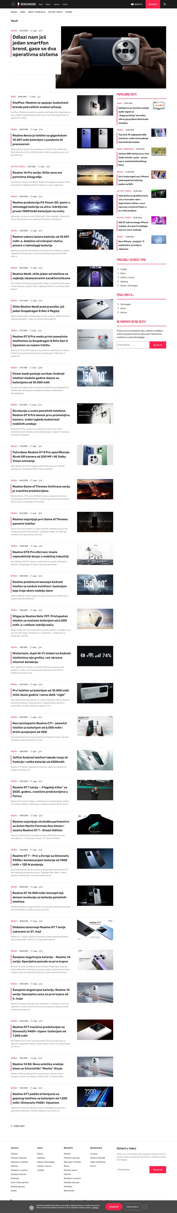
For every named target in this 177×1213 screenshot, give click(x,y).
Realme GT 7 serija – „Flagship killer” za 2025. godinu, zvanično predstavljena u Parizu (40, 792)
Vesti (41, 4)
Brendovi (153, 4)
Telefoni (14, 1154)
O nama (93, 1154)
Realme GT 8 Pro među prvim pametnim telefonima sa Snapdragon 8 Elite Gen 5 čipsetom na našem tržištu (40, 341)
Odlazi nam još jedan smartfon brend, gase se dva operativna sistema (35, 45)
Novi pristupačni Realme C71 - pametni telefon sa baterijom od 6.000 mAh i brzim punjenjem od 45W (40, 728)
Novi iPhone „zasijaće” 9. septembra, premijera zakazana (131, 245)
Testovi (57, 4)
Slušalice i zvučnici (19, 1170)
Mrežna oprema (18, 1186)
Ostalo (13, 1190)
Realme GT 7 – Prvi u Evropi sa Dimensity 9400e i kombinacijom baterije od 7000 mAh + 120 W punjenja (41, 860)
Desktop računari (18, 1174)
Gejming (69, 12)
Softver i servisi (55, 12)
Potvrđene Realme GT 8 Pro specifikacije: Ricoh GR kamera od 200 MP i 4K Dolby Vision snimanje (41, 457)
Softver (123, 312)
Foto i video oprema (20, 1182)
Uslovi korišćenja (97, 1162)
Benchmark (69, 1190)
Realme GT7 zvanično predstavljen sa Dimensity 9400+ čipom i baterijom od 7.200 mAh (39, 1031)
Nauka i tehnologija (36, 12)
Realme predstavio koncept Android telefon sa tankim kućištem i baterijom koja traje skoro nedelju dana (40, 586)
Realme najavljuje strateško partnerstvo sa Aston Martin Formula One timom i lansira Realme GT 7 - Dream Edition (41, 826)
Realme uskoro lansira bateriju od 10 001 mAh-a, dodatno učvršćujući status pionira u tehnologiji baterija (41, 241)
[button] (13, 4)
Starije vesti (19, 1126)
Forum (65, 4)
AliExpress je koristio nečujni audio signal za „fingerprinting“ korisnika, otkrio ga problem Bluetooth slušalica (133, 115)
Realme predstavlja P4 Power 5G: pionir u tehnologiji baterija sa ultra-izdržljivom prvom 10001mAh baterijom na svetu (41, 207)
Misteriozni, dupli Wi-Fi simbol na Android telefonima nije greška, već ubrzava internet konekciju (42, 658)
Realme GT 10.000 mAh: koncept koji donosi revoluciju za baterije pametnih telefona (39, 897)
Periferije (15, 1178)
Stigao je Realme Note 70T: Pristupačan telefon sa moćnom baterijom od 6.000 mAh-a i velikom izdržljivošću (40, 621)
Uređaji (14, 12)
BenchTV (138, 4)
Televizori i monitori (19, 1162)
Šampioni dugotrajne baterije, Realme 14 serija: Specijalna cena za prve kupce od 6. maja (41, 994)
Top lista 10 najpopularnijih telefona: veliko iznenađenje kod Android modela (133, 138)
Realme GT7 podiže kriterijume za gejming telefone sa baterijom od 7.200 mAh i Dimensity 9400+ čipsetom (40, 1098)
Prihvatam (113, 1206)
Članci (48, 4)
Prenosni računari (19, 1158)
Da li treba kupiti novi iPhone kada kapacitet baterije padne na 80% (133, 180)
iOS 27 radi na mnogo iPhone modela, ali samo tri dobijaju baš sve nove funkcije (133, 226)
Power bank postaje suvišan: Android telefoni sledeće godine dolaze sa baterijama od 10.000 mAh (38, 378)
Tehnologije (125, 304)
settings (95, 1208)
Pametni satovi (70, 1170)
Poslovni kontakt (97, 1158)
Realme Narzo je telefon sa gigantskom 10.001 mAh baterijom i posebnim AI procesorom (40, 140)
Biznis (22, 12)
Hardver (14, 1166)
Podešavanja (132, 1206)
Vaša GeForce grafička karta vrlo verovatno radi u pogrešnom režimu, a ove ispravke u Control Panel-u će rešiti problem (133, 203)
